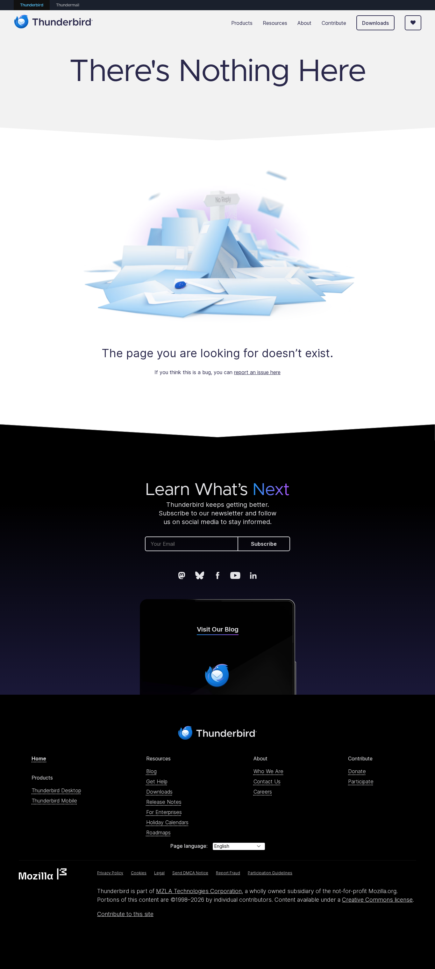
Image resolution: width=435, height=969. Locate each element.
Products (242, 23)
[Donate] (413, 22)
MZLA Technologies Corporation (199, 891)
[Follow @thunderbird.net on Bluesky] (200, 575)
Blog (151, 771)
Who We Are (268, 771)
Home (39, 758)
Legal (159, 872)
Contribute (334, 23)
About (304, 23)
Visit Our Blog (218, 629)
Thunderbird (31, 5)
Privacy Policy (110, 872)
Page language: (189, 846)
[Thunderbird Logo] (53, 23)
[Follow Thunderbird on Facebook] (217, 575)
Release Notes (164, 802)
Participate (361, 781)
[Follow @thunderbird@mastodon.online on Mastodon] (182, 575)
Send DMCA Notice (190, 872)
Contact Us (267, 781)
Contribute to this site (125, 914)
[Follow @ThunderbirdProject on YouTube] (235, 575)
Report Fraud (228, 872)
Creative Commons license (377, 899)
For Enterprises (164, 812)
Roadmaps (158, 832)
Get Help (157, 781)
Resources (275, 23)
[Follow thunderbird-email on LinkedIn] (253, 575)
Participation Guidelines (270, 872)
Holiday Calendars (167, 822)
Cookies (138, 872)
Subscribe (264, 544)
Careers (262, 791)
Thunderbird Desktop (56, 790)
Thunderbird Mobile (54, 800)
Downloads (375, 23)
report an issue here (257, 372)
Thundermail (67, 5)
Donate (357, 771)
